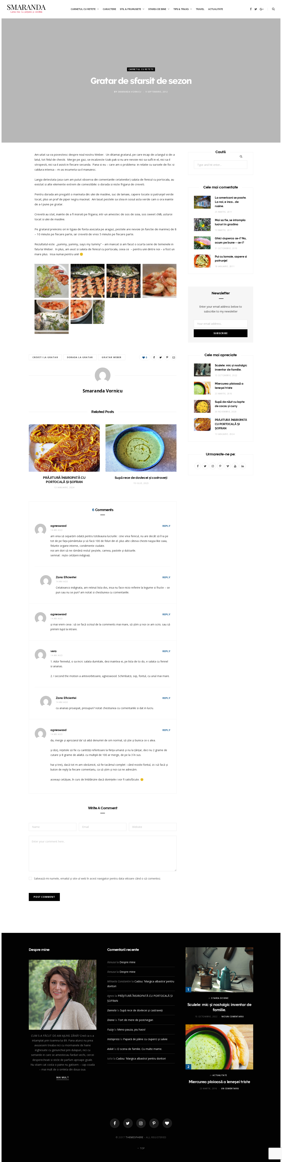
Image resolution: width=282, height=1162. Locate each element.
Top (142, 1148)
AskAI (110, 1049)
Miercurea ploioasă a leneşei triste (219, 1081)
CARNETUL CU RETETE (83, 9)
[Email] (16, 197)
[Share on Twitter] (16, 177)
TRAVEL (200, 9)
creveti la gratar (45, 357)
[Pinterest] (16, 187)
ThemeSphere (134, 1137)
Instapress (113, 1039)
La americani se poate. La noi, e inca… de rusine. (230, 202)
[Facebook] (115, 1123)
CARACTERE (109, 9)
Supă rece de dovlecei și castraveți (141, 478)
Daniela (111, 1010)
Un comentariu (230, 1088)
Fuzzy (110, 1029)
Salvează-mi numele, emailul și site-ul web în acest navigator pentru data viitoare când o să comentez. (97, 878)
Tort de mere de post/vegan (135, 1020)
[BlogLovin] (167, 1123)
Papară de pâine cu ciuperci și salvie (145, 1039)
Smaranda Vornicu (129, 91)
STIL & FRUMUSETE (130, 9)
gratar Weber (111, 357)
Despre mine (127, 962)
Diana (110, 1020)
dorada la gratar (80, 357)
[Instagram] (141, 1123)
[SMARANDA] (26, 9)
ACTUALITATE (215, 9)
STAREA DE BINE (157, 9)
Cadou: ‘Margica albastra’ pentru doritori (141, 1058)
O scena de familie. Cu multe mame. (139, 1049)
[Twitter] (128, 1123)
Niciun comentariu (233, 1016)
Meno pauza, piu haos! (131, 1029)
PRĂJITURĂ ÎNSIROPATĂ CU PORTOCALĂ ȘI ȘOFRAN (231, 424)
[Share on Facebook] (16, 168)
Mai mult (62, 1077)
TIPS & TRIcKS (181, 9)
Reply (166, 526)
